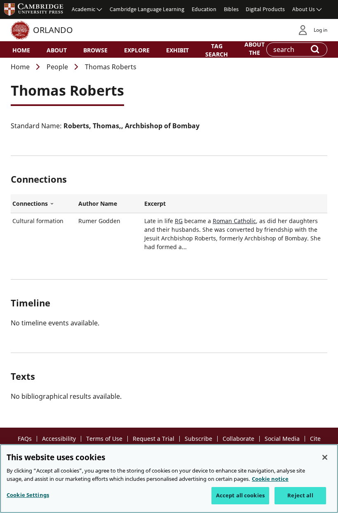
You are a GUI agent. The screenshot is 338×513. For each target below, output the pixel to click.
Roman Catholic (234, 221)
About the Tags (254, 52)
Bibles (231, 9)
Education (204, 9)
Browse (95, 50)
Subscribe (198, 438)
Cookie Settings (28, 495)
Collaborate (238, 438)
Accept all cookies (240, 495)
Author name (97, 203)
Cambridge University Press (33, 9)
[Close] (325, 457)
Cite (315, 438)
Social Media (282, 438)
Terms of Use (104, 438)
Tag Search (216, 50)
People (57, 66)
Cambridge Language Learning (147, 9)
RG (179, 221)
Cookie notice (270, 478)
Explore (137, 50)
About (57, 50)
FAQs (25, 438)
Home (21, 50)
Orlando (53, 29)
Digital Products (265, 9)
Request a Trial (153, 438)
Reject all (300, 495)
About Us (303, 9)
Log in (320, 29)
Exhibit (177, 50)
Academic (83, 9)
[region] (169, 478)
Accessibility (59, 438)
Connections (43, 204)
